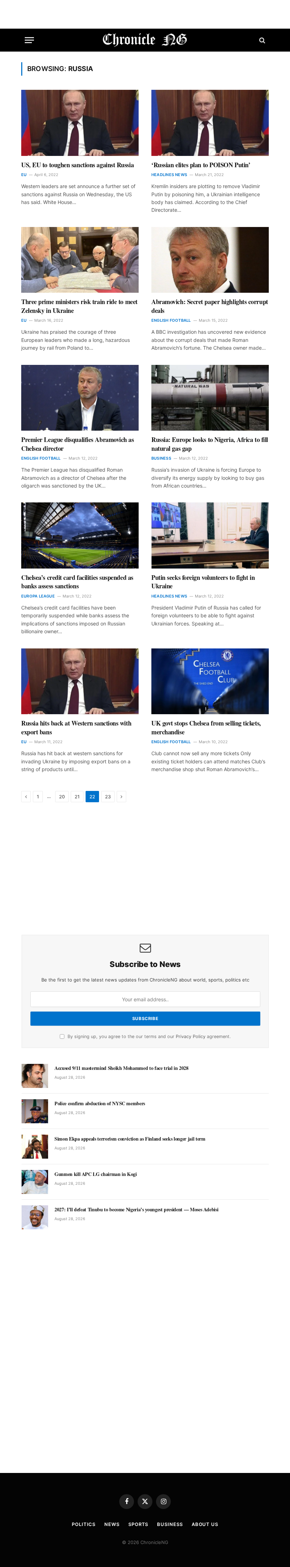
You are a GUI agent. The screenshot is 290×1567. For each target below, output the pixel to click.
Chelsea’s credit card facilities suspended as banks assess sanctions (77, 581)
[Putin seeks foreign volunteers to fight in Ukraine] (210, 535)
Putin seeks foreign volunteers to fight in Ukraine (203, 581)
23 (108, 796)
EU (24, 174)
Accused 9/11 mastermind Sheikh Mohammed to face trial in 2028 (121, 1068)
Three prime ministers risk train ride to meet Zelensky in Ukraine (79, 306)
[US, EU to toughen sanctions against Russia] (80, 123)
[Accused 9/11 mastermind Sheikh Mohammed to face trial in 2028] (35, 1076)
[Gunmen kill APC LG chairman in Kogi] (35, 1182)
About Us (205, 1524)
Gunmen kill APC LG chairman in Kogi (95, 1174)
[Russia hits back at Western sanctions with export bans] (80, 681)
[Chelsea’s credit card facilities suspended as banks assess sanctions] (80, 535)
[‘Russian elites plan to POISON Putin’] (210, 123)
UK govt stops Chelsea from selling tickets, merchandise (206, 727)
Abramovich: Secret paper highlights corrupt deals (209, 306)
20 (62, 796)
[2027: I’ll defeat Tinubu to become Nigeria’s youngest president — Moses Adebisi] (35, 1217)
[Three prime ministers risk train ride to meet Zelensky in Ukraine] (80, 260)
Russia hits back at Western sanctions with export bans (76, 727)
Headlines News (169, 174)
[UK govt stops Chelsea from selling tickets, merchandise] (210, 681)
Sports (138, 1524)
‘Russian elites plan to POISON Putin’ (200, 165)
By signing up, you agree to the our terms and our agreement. (148, 1036)
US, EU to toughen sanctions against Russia (77, 165)
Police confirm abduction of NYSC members (99, 1103)
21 (77, 796)
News (112, 1524)
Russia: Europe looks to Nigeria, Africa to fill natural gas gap (209, 444)
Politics (83, 1524)
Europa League (38, 596)
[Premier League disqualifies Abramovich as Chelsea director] (80, 398)
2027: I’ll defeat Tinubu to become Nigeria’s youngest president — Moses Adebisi (136, 1209)
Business (161, 458)
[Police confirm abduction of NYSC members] (35, 1111)
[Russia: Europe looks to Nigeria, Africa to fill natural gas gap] (210, 398)
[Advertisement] (145, 869)
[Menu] (29, 40)
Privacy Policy (190, 1036)
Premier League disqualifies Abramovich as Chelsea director (77, 444)
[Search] (261, 40)
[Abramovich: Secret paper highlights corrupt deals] (210, 260)
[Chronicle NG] (145, 40)
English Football (171, 320)
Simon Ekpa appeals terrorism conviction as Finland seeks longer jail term (129, 1138)
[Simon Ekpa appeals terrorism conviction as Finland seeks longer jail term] (35, 1147)
